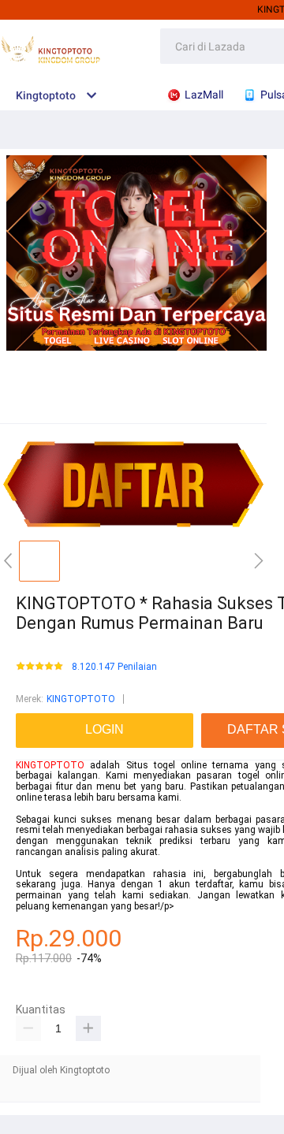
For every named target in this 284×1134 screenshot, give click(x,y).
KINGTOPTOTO (81, 699)
